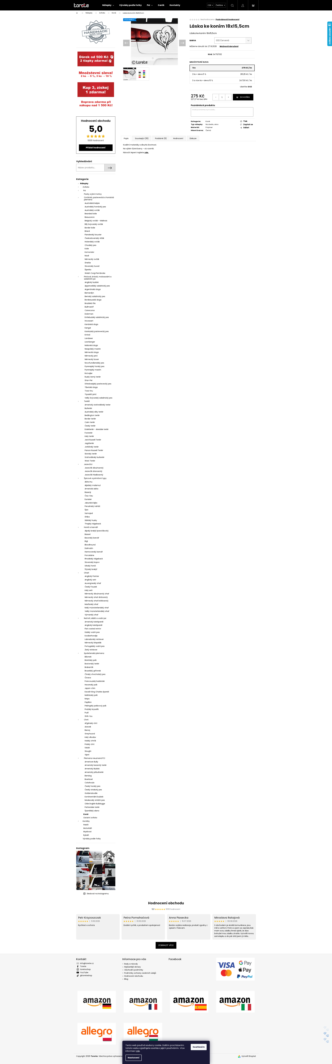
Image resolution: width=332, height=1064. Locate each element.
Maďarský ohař (91, 604)
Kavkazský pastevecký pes (97, 331)
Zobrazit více (166, 945)
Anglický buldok (92, 282)
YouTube (84, 972)
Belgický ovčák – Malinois (96, 220)
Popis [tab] (126, 138)
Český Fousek (91, 586)
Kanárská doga (91, 324)
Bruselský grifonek (93, 670)
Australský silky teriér (94, 412)
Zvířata (86, 187)
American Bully (91, 761)
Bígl (86, 541)
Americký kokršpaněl (94, 621)
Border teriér (90, 418)
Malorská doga (91, 345)
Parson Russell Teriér (94, 450)
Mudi (87, 255)
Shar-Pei (88, 380)
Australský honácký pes (95, 206)
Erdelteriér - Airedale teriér (97, 429)
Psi (84, 190)
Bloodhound (90, 544)
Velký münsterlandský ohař (97, 611)
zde (138, 1051)
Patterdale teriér (92, 807)
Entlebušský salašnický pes (97, 317)
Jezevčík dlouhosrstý (94, 468)
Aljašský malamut (93, 485)
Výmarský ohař (91, 614)
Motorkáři (87, 828)
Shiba (87, 516)
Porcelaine (89, 555)
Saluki (87, 747)
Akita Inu (88, 481)
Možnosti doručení (229, 46)
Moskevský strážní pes (95, 800)
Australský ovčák (92, 210)
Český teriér (90, 425)
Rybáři (86, 835)
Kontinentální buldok (94, 796)
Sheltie (88, 262)
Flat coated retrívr (93, 628)
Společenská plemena (94, 653)
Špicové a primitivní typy (95, 478)
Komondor (89, 252)
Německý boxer (92, 359)
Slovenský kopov (92, 562)
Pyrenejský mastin (93, 369)
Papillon (88, 702)
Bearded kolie (91, 213)
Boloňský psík (91, 660)
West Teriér (90, 460)
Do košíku (245, 97)
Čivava (88, 677)
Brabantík (89, 667)
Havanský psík (91, 684)
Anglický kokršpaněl (93, 625)
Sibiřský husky (91, 520)
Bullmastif (89, 307)
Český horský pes (92, 786)
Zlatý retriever (91, 649)
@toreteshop (86, 975)
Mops (87, 698)
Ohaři (86, 572)
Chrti (86, 719)
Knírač (87, 334)
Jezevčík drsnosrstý (93, 471)
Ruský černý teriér (93, 377)
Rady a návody (131, 964)
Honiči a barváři (91, 527)
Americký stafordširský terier (97, 404)
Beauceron (90, 217)
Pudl (86, 712)
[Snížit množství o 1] (216, 97)
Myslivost (87, 831)
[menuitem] (108, 5)
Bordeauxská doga (93, 299)
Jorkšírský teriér (92, 446)
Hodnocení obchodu (166, 903)
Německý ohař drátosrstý (96, 597)
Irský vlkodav (90, 737)
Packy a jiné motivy (93, 194)
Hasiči (85, 824)
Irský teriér (89, 436)
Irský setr (89, 590)
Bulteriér (88, 408)
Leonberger (90, 342)
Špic (86, 509)
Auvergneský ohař (93, 583)
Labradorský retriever (94, 639)
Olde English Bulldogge (95, 803)
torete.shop (85, 969)
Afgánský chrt (91, 723)
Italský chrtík (90, 740)
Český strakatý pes (93, 789)
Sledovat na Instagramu (98, 893)
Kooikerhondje (91, 635)
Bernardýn (89, 293)
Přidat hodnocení (96, 147)
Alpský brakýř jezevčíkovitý (97, 530)
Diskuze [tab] (193, 138)
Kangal (88, 328)
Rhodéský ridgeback (94, 558)
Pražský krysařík (92, 709)
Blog (126, 979)
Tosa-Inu (89, 390)
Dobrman (89, 314)
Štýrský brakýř (91, 569)
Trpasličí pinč (90, 394)
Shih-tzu (88, 716)
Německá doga (92, 352)
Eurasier (88, 499)
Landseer (89, 338)
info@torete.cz (87, 963)
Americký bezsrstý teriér (96, 765)
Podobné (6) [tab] (161, 138)
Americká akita (91, 488)
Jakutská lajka (91, 503)
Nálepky (84, 183)
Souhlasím (199, 1046)
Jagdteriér (89, 443)
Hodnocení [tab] (178, 138)
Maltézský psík (91, 695)
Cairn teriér (90, 422)
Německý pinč (91, 355)
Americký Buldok (92, 768)
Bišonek (88, 656)
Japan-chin (90, 688)
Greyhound (90, 733)
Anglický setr (90, 579)
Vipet (87, 754)
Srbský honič (90, 565)
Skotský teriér (91, 453)
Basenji (88, 492)
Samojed (89, 513)
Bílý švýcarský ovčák (94, 224)
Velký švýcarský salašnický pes (98, 398)
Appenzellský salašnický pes (97, 286)
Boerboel (89, 779)
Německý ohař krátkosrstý (96, 600)
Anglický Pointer (92, 576)
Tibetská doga (91, 387)
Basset (88, 534)
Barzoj (87, 730)
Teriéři (87, 401)
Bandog (88, 775)
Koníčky (86, 821)
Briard (87, 231)
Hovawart (89, 321)
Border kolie (90, 227)
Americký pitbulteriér (94, 772)
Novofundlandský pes (94, 363)
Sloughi (88, 751)
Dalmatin (89, 548)
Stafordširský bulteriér (94, 457)
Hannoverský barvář (94, 551)
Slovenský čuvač (92, 266)
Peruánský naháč (92, 506)
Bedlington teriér (92, 415)
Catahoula (89, 782)
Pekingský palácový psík (95, 705)
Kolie (87, 248)
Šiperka (88, 269)
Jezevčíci (88, 464)
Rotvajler (88, 373)
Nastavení (133, 1057)
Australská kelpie (92, 203)
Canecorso (90, 310)
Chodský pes (90, 245)
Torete (83, 966)
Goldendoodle (91, 793)
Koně (85, 814)
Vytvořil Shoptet (248, 1056)
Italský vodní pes (92, 632)
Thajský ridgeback (93, 523)
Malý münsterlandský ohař (97, 607)
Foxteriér (88, 433)
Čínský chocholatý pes (95, 674)
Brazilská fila (90, 303)
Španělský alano (92, 810)
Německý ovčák (92, 259)
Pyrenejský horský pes (94, 366)
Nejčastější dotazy (132, 967)
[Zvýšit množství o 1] (228, 97)
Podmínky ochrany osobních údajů (140, 973)
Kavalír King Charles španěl (97, 691)
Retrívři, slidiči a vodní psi (95, 618)
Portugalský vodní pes (94, 646)
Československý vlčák (94, 238)
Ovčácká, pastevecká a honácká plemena (99, 198)
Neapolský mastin (93, 349)
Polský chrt (89, 744)
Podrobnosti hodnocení (227, 19)
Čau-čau (89, 495)
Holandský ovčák (92, 241)
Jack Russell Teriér (93, 439)
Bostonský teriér (92, 663)
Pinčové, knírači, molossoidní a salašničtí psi (97, 277)
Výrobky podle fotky (92, 838)
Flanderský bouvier (93, 234)
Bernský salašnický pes (95, 296)
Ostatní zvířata (90, 817)
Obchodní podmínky (133, 970)
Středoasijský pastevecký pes (98, 383)
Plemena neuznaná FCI (94, 758)
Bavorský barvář (92, 538)
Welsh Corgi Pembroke (95, 273)
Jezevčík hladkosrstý (94, 474)
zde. (147, 152)
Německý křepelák (93, 642)
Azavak (88, 726)
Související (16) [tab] (142, 138)
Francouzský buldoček (95, 681)
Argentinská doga (93, 289)
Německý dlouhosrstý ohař (97, 593)
